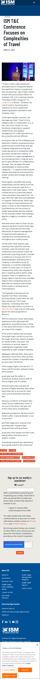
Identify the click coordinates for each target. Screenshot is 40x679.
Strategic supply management (11, 454)
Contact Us (10, 665)
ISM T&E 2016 (7, 309)
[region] (20, 660)
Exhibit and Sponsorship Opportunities (15, 612)
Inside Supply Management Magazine (27, 577)
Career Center (27, 588)
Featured (12, 450)
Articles (3, 450)
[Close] (37, 644)
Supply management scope (10, 457)
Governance (6, 578)
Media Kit (5, 615)
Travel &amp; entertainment (10, 461)
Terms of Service (19, 524)
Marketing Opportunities (11, 604)
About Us (5, 575)
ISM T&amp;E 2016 (28, 457)
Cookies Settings (9, 670)
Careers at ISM (7, 592)
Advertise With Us (8, 609)
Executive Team (7, 581)
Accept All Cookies (9, 675)
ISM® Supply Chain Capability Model (7, 586)
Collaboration (29, 461)
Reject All (25, 670)
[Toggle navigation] (34, 2)
